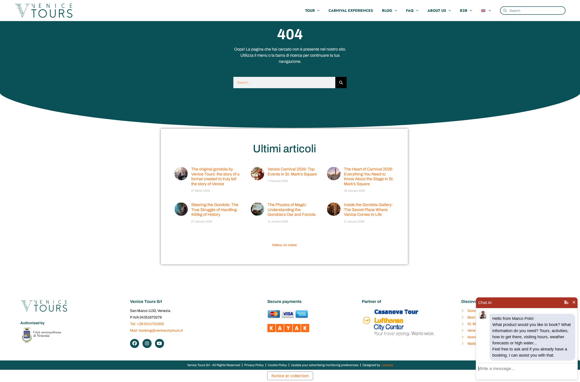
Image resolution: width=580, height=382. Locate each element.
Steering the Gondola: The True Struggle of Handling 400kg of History (214, 209)
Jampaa (387, 365)
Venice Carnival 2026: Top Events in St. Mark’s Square (292, 171)
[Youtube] (159, 343)
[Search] (341, 82)
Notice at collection (290, 375)
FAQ (410, 10)
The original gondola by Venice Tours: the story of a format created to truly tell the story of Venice (215, 176)
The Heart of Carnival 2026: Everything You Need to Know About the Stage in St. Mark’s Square (369, 176)
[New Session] (566, 303)
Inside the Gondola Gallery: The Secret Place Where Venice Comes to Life (368, 209)
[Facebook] (134, 343)
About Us (437, 10)
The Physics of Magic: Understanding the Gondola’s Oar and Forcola (292, 209)
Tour (310, 10)
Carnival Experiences (351, 10)
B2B (463, 10)
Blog (387, 10)
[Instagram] (147, 343)
